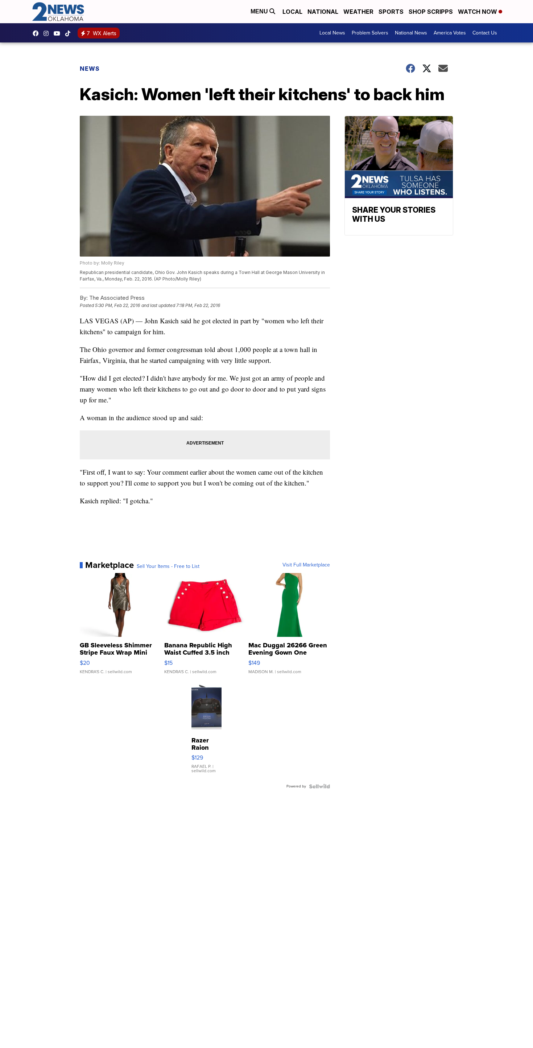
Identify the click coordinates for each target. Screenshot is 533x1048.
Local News (332, 33)
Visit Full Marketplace (306, 565)
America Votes (450, 33)
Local (292, 11)
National (322, 11)
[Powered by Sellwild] (319, 786)
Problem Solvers (370, 33)
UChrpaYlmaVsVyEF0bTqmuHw (59, 33)
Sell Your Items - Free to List (168, 566)
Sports (391, 11)
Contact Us (484, 33)
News (90, 68)
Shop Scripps (431, 11)
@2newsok (69, 33)
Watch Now (478, 11)
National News (411, 33)
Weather (358, 11)
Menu (260, 11)
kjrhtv (37, 33)
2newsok (48, 33)
